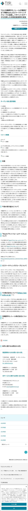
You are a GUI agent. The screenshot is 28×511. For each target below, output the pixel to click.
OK (14, 508)
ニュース (3, 418)
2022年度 (3, 440)
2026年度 (3, 423)
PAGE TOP (25, 452)
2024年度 (3, 432)
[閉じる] (26, 486)
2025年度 (3, 427)
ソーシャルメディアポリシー (19, 478)
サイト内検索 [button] (20, 4)
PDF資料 (5, 340)
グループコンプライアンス (6, 478)
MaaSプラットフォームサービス (16, 240)
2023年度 (3, 436)
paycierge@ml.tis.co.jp (13, 386)
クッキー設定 (14, 504)
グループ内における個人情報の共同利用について (11, 474)
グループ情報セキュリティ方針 (7, 470)
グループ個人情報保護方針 (21, 470)
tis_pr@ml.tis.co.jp (8, 363)
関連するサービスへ (19, 28)
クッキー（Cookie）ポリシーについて (13, 500)
